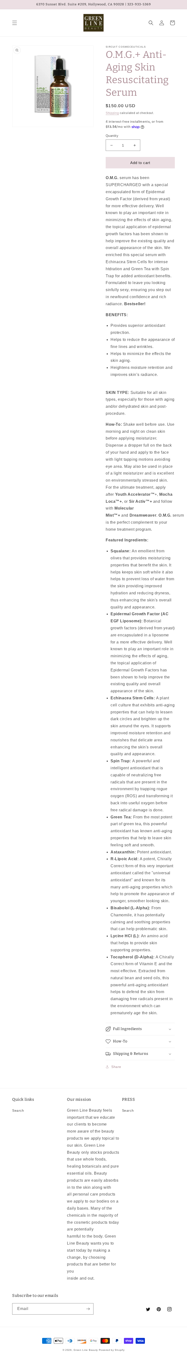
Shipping (112, 113)
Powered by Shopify (112, 1350)
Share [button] (116, 1067)
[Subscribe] (88, 1309)
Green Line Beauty (86, 1350)
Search (18, 1110)
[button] (14, 22)
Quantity (112, 136)
